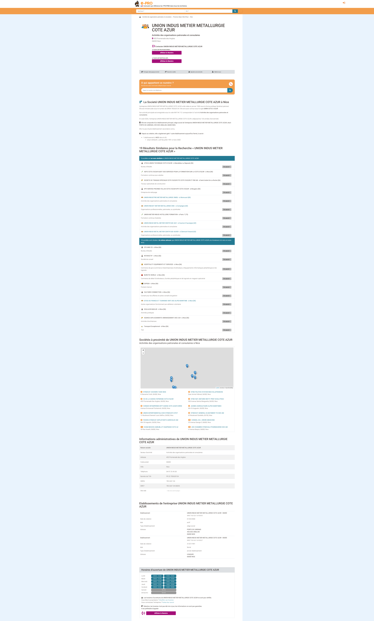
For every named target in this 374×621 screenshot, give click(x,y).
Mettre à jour (217, 72)
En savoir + (227, 167)
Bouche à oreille (171, 72)
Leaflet (217, 387)
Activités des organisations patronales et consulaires (157, 17)
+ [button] (143, 350)
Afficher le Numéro (166, 53)
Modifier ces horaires (166, 600)
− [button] (143, 353)
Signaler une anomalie (196, 72)
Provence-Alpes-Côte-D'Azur (181, 17)
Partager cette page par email (151, 72)
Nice (191, 17)
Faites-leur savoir (168, 602)
